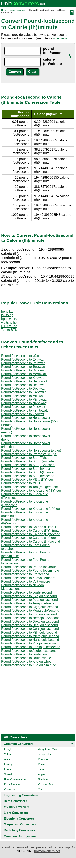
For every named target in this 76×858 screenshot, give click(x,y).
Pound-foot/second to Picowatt (23, 406)
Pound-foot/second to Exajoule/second (29, 596)
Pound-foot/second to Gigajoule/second (29, 607)
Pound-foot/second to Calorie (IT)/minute (30, 530)
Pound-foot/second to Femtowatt (24, 410)
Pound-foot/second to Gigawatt (23, 370)
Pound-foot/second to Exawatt (22, 359)
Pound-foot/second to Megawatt (24, 374)
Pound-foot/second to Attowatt (22, 414)
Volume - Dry (45, 784)
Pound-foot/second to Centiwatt (23, 392)
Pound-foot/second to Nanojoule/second (30, 639)
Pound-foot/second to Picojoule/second (29, 643)
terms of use (25, 847)
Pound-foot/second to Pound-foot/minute (30, 570)
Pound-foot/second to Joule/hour (24, 654)
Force (7, 769)
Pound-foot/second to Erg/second (25, 574)
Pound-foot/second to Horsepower (25, 417)
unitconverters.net (47, 851)
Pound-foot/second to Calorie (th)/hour (28, 538)
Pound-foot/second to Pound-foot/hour (28, 567)
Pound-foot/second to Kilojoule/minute (28, 665)
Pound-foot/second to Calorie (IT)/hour (28, 527)
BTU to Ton (9, 326)
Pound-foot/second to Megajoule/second (30, 610)
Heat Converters (15, 801)
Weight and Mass (48, 749)
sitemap (64, 847)
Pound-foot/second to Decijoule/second (29, 625)
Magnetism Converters (20, 824)
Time (41, 769)
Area (7, 759)
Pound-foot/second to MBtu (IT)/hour (27, 479)
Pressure (43, 759)
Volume (8, 754)
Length (8, 749)
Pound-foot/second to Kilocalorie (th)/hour (31, 508)
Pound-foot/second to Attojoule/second (29, 650)
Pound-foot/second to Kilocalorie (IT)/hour (31, 490)
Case (41, 789)
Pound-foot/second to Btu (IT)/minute (27, 461)
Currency (9, 789)
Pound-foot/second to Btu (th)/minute (27, 472)
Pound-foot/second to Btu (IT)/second (28, 465)
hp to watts (9, 319)
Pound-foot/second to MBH (20, 483)
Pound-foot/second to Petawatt (23, 363)
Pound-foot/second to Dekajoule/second (30, 621)
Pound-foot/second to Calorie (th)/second (30, 541)
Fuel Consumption (15, 779)
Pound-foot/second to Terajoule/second (29, 603)
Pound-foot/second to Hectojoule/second (30, 618)
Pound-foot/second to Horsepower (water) (31, 450)
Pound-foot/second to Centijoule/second (30, 629)
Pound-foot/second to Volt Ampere (25, 581)
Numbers (43, 779)
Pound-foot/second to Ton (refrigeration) (29, 487)
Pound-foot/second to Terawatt (23, 366)
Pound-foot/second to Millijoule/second (29, 632)
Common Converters (18, 743)
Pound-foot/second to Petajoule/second (29, 599)
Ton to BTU (9, 329)
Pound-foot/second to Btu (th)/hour (25, 468)
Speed (8, 774)
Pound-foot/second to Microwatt (23, 399)
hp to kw (7, 311)
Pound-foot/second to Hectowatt (24, 381)
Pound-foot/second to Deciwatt (23, 388)
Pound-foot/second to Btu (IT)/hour (25, 457)
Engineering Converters (21, 795)
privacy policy (46, 847)
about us (8, 847)
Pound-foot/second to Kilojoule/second (29, 614)
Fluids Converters (16, 806)
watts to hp (9, 322)
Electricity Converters (19, 818)
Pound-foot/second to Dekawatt (23, 385)
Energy (8, 764)
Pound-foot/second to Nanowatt (23, 403)
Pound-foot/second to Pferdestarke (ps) (29, 454)
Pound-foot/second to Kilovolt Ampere (28, 578)
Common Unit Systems (20, 836)
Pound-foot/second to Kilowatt (22, 377)
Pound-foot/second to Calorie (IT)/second (30, 534)
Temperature (45, 754)
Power (41, 764)
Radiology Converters (19, 830)
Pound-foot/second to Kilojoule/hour (27, 661)
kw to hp (7, 315)
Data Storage (12, 784)
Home (4, 10)
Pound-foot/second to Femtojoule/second (30, 647)
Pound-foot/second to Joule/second (26, 592)
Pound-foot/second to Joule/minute (26, 658)
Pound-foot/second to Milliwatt (22, 396)
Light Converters (16, 812)
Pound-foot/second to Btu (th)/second (27, 476)
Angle (41, 774)
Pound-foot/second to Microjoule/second (30, 636)
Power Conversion (18, 10)
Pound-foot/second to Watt (20, 356)
